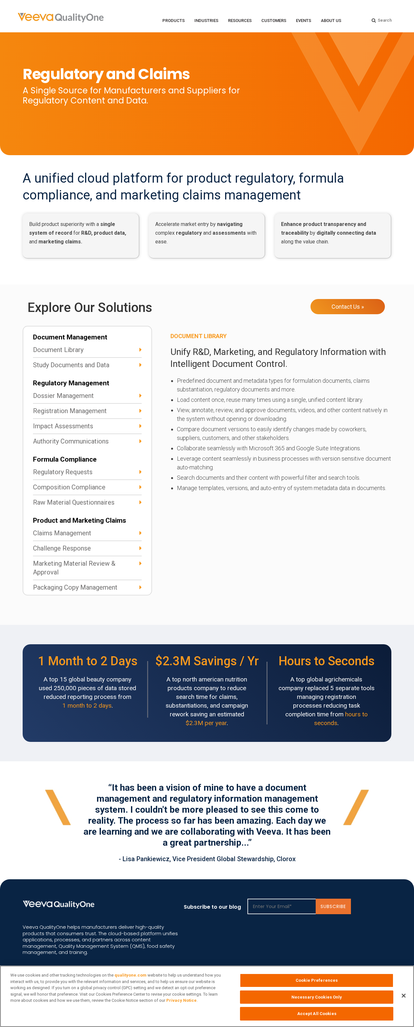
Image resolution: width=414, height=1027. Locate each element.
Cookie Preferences (317, 980)
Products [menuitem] (173, 20)
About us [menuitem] (331, 20)
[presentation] (346, 857)
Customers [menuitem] (273, 20)
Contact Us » (348, 306)
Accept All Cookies (316, 1013)
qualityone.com (130, 975)
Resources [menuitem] (240, 20)
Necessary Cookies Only (316, 997)
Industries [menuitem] (206, 20)
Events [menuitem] (303, 20)
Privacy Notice (181, 1000)
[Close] (404, 996)
